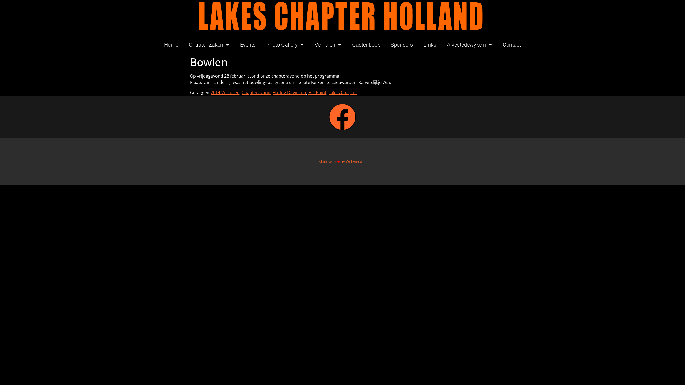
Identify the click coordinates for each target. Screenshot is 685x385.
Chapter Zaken (206, 44)
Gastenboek (366, 44)
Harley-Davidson (289, 92)
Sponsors (402, 44)
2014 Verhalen (225, 92)
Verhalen (325, 44)
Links (430, 44)
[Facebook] (342, 117)
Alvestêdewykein (466, 44)
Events (248, 44)
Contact (512, 44)
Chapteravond (256, 92)
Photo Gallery (282, 44)
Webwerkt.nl (356, 162)
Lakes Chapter (343, 92)
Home (171, 44)
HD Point (317, 92)
